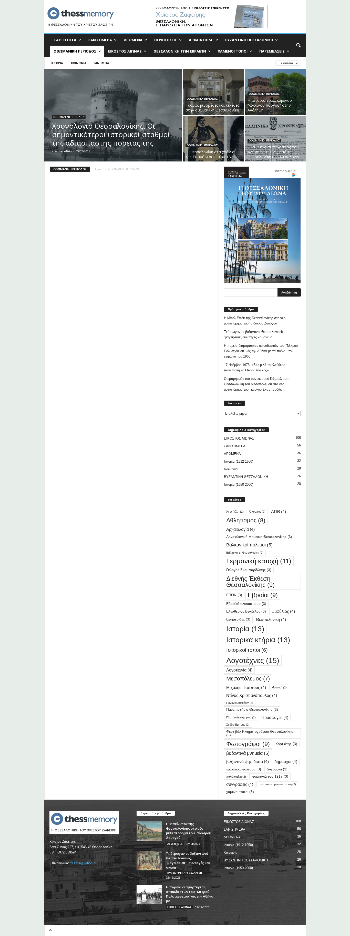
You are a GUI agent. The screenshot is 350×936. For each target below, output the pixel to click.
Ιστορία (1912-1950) (238, 461)
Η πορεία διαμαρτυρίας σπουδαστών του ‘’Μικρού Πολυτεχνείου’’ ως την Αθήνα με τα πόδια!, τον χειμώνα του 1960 (261, 351)
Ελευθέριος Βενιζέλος (246, 611)
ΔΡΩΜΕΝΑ (133, 39)
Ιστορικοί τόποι (247, 650)
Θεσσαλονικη (271, 619)
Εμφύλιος (283, 611)
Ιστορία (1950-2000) (238, 484)
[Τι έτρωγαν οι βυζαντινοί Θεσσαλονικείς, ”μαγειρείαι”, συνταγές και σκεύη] (149, 860)
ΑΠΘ (278, 511)
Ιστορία (57, 63)
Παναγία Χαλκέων (239, 702)
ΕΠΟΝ (234, 595)
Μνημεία (101, 63)
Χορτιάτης (286, 744)
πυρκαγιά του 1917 (270, 776)
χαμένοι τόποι (240, 792)
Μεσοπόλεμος (248, 678)
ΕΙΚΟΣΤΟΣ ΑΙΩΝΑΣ (125, 51)
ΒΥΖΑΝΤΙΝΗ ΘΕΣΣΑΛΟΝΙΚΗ (249, 39)
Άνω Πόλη (235, 511)
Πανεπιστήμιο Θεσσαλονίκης (252, 709)
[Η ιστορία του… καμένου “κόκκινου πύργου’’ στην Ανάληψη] (275, 96)
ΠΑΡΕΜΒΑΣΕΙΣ (272, 51)
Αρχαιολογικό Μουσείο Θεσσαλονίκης (259, 537)
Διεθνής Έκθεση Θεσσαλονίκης (250, 581)
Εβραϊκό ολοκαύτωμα (246, 604)
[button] (298, 45)
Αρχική (99, 169)
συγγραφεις (239, 784)
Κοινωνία (78, 63)
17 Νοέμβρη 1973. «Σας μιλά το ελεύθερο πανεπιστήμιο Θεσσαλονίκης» (254, 367)
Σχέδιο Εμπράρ (238, 724)
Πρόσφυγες (274, 717)
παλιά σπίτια (236, 776)
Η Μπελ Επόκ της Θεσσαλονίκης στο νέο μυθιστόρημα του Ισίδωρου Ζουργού (254, 320)
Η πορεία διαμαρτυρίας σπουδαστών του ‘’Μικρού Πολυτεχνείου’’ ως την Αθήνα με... (189, 894)
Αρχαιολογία (240, 529)
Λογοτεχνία (239, 670)
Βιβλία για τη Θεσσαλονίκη (244, 552)
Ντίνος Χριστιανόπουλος (251, 695)
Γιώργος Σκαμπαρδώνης (248, 570)
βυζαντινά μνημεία (248, 753)
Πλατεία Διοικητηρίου (241, 717)
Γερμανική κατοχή (258, 561)
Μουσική (279, 687)
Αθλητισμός (245, 520)
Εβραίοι (263, 595)
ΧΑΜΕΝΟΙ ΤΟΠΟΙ (233, 51)
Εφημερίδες (238, 619)
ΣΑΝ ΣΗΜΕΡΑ (100, 39)
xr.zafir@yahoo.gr (83, 863)
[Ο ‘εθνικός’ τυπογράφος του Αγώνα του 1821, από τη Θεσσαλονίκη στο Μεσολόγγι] (275, 143)
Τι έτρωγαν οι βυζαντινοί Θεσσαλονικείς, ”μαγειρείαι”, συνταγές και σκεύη (254, 334)
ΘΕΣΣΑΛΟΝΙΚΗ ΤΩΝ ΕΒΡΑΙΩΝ (179, 51)
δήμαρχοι (285, 761)
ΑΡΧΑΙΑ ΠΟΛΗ (201, 39)
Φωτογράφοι (248, 743)
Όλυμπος (257, 511)
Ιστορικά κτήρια (258, 640)
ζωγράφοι (277, 769)
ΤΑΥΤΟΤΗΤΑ (65, 39)
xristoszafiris (62, 151)
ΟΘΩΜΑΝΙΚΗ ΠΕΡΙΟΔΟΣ (75, 51)
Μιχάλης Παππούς (246, 687)
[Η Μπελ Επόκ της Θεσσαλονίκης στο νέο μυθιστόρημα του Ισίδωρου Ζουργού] (149, 831)
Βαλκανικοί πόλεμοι (249, 544)
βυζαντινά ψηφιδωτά (247, 761)
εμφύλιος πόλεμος (243, 769)
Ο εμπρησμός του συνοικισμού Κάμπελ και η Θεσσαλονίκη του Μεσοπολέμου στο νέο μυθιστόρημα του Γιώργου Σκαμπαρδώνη (257, 384)
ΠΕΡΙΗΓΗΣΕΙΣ (165, 39)
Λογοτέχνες (252, 660)
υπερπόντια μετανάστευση (277, 784)
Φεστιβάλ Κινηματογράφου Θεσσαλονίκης (259, 733)
